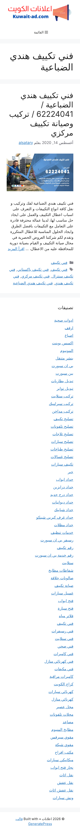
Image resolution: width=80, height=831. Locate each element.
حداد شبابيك (63, 510)
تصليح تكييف (63, 419)
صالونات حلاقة (62, 578)
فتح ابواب (65, 601)
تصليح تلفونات (62, 426)
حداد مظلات (63, 525)
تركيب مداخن (62, 411)
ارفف (69, 328)
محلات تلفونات (61, 714)
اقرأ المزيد (16, 249)
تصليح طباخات (61, 449)
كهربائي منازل (62, 699)
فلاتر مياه (66, 616)
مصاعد (68, 722)
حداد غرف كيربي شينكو (54, 517)
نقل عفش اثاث (61, 790)
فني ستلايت (64, 638)
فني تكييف (59, 262)
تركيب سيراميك (61, 403)
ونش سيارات (63, 798)
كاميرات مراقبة (61, 676)
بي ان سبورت (62, 366)
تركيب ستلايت (62, 396)
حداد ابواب (64, 479)
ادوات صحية (63, 320)
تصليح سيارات (62, 441)
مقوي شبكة (64, 745)
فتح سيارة (65, 608)
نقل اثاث (66, 775)
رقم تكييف (65, 547)
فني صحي (65, 646)
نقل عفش (65, 782)
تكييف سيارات (62, 464)
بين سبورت (64, 373)
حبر (70, 472)
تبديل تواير (65, 388)
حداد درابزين (63, 487)
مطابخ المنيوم (62, 729)
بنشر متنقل (64, 358)
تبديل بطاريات (62, 381)
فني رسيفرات (62, 631)
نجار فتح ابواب (61, 767)
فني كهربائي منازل (58, 661)
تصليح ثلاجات (62, 434)
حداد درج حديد (61, 494)
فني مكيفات (63, 669)
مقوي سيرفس (61, 737)
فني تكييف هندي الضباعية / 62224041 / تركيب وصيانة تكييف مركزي (41, 114)
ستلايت (67, 563)
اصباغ (69, 335)
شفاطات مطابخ (60, 570)
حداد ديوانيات (62, 502)
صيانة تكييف (63, 585)
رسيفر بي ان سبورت (56, 540)
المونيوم (66, 350)
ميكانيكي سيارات (60, 760)
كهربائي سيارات (60, 691)
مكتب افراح (64, 752)
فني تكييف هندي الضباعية (33, 283)
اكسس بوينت (62, 343)
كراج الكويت (63, 684)
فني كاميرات (63, 654)
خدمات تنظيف (62, 532)
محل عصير (64, 707)
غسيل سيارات (62, 593)
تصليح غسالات (62, 457)
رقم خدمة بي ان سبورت (54, 555)
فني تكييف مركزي (35, 276)
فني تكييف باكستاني (33, 269)
